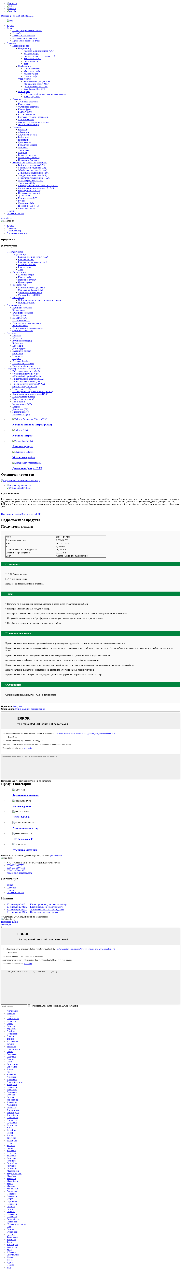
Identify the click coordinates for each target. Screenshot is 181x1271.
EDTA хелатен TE (26, 114)
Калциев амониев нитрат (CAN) (39, 51)
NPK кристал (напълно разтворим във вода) (45, 94)
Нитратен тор (24, 48)
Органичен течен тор (28, 124)
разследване (56, 855)
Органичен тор (19, 99)
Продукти (11, 43)
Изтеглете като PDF (30, 514)
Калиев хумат (24, 104)
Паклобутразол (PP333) (29, 190)
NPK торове (24, 91)
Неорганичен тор (20, 46)
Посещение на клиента (23, 35)
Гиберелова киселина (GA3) (31, 165)
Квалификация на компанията (27, 30)
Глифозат (22, 129)
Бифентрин (23, 137)
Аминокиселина (26, 119)
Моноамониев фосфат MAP (37, 81)
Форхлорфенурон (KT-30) (30, 180)
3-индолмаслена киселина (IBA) (33, 173)
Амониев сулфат (32, 68)
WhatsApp (6, 924)
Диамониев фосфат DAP (36, 86)
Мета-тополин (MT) (27, 198)
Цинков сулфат (31, 76)
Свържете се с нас (15, 213)
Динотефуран (24, 142)
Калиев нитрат (31, 61)
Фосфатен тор (25, 79)
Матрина (22, 152)
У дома (10, 25)
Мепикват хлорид (26, 208)
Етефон (21, 201)
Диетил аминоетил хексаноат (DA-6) (36, 188)
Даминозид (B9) (26, 203)
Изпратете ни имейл (11, 514)
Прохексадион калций (29, 193)
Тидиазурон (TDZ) (27, 183)
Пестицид (17, 127)
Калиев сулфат (31, 74)
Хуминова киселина (28, 101)
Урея (26, 63)
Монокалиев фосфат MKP (36, 84)
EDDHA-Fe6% (25, 112)
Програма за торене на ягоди (26, 41)
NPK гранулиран (32, 96)
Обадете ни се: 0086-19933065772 (17, 16)
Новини (11, 211)
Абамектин (23, 132)
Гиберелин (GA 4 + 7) (28, 206)
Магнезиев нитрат (32, 58)
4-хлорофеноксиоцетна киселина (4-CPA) (38, 185)
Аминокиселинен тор (25, 827)
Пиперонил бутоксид (28, 160)
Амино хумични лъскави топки (33, 122)
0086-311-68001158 (16, 868)
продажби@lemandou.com (19, 873)
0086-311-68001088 (16, 870)
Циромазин (23, 140)
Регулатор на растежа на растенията (29, 162)
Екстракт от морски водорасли (33, 117)
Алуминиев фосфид (27, 134)
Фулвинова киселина (28, 107)
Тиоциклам (23, 150)
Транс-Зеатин (24, 195)
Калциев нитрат (31, 53)
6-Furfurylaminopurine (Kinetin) (32, 170)
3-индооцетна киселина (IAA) (32, 175)
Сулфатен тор (24, 66)
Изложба (16, 33)
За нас (10, 28)
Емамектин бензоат (27, 145)
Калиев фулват (25, 109)
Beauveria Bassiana (27, 155)
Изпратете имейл (9, 922)
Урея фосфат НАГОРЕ (34, 89)
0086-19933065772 (15, 865)
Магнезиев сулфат (32, 71)
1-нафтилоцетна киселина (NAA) (34, 178)
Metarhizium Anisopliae (28, 157)
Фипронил (23, 147)
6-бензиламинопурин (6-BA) (32, 168)
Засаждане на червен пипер (25, 38)
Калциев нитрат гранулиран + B (39, 56)
